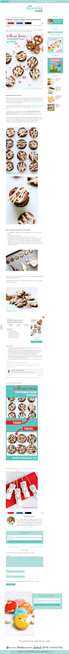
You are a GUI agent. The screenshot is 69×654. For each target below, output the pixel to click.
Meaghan (11, 21)
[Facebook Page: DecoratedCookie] (9, 371)
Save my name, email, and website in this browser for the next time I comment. (22, 581)
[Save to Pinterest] (1, 329)
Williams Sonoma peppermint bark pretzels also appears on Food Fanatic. (26, 377)
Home (7, 17)
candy (9, 17)
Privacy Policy (46, 650)
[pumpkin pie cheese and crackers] (51, 99)
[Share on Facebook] (1, 325)
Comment (8, 555)
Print (36, 341)
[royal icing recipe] (51, 82)
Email (7, 574)
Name (7, 569)
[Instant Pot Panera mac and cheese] (51, 90)
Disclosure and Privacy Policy (39, 606)
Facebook (32, 372)
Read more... (39, 525)
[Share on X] (1, 327)
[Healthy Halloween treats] (51, 107)
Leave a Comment (23, 21)
